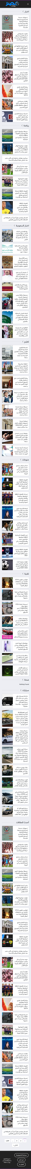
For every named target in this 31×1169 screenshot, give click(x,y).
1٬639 (7, 1141)
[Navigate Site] (28, 4)
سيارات (25, 690)
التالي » (15, 1145)
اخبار (27, 11)
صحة (26, 679)
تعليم (26, 341)
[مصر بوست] (12, 4)
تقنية (26, 573)
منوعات (25, 459)
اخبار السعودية (22, 225)
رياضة (26, 125)
